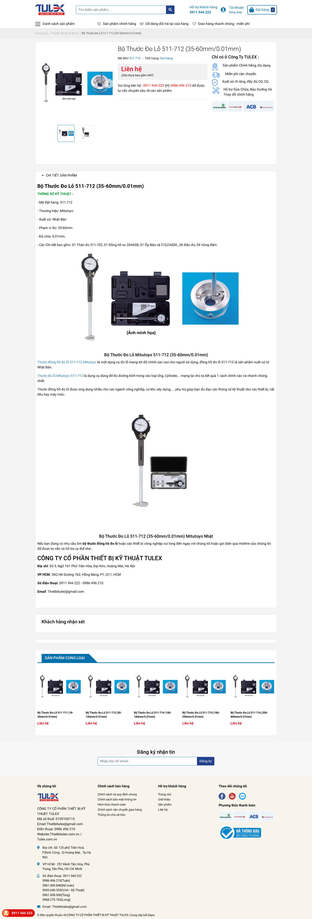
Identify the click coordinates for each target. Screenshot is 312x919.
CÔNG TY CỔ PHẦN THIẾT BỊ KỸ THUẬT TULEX (97, 915)
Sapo (151, 915)
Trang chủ (164, 794)
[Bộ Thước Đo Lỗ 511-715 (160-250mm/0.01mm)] (204, 687)
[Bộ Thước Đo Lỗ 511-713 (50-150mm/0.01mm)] (108, 687)
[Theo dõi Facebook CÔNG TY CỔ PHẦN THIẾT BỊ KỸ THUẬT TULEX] (222, 796)
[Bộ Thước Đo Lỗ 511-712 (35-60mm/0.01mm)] (75, 83)
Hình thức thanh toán (112, 804)
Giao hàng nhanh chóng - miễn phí (224, 24)
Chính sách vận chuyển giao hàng (120, 809)
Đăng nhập (235, 12)
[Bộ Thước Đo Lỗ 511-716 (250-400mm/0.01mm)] (252, 687)
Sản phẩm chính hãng (119, 24)
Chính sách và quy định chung (117, 794)
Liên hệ (162, 809)
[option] (75, 83)
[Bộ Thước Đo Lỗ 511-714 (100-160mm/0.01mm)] (156, 687)
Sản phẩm (164, 804)
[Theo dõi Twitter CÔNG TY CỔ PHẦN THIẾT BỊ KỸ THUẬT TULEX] (232, 796)
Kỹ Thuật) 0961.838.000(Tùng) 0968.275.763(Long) (63, 895)
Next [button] (109, 83)
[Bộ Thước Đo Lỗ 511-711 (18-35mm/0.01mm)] (59, 687)
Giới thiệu (164, 799)
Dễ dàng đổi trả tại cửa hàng (167, 24)
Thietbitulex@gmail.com (69, 907)
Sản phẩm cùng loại (65, 658)
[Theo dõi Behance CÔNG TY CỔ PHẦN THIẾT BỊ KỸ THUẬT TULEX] (242, 796)
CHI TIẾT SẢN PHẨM (61, 175)
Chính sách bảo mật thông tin (117, 799)
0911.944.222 (200, 12)
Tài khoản (236, 8)
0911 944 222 (22, 913)
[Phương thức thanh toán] (243, 106)
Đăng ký (206, 761)
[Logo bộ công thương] (240, 832)
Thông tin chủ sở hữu (111, 814)
